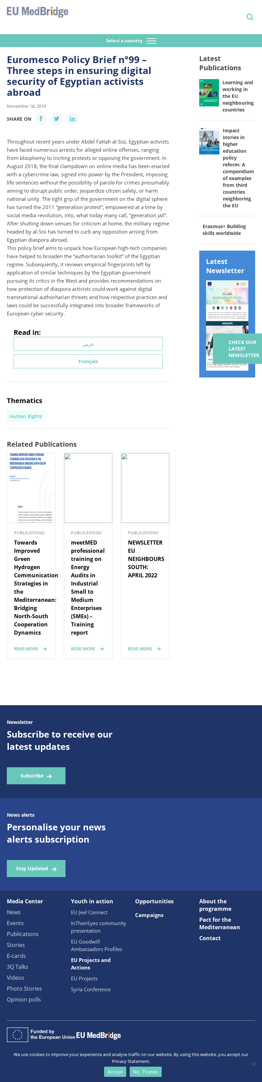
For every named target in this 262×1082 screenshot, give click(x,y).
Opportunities (154, 901)
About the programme (215, 905)
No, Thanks (145, 1071)
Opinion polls (24, 999)
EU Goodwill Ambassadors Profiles (96, 945)
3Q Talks (17, 966)
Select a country (124, 41)
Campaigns (149, 914)
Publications (23, 934)
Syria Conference (91, 989)
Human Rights (26, 416)
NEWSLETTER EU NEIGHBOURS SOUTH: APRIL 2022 (146, 559)
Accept (115, 1071)
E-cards (16, 956)
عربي (88, 344)
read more (26, 649)
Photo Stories (24, 988)
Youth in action (92, 901)
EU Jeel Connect (89, 912)
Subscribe (31, 775)
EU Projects (84, 978)
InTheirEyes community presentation (98, 927)
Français (88, 361)
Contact (210, 938)
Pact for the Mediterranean (219, 923)
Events (15, 923)
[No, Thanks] (253, 1064)
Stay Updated (32, 868)
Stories (16, 945)
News (14, 912)
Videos (15, 977)
